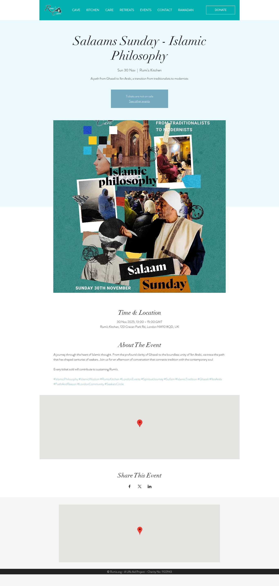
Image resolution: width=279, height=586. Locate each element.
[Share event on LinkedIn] (150, 486)
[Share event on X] (140, 486)
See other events (139, 101)
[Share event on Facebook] (130, 486)
